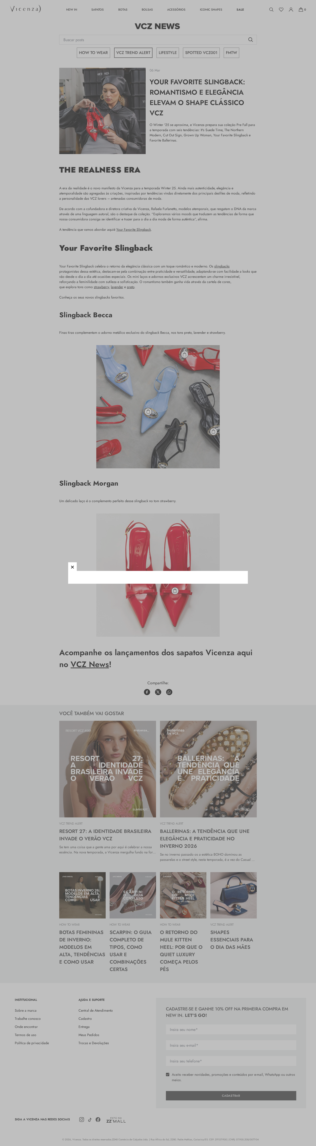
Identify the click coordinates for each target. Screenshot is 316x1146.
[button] (72, 566)
